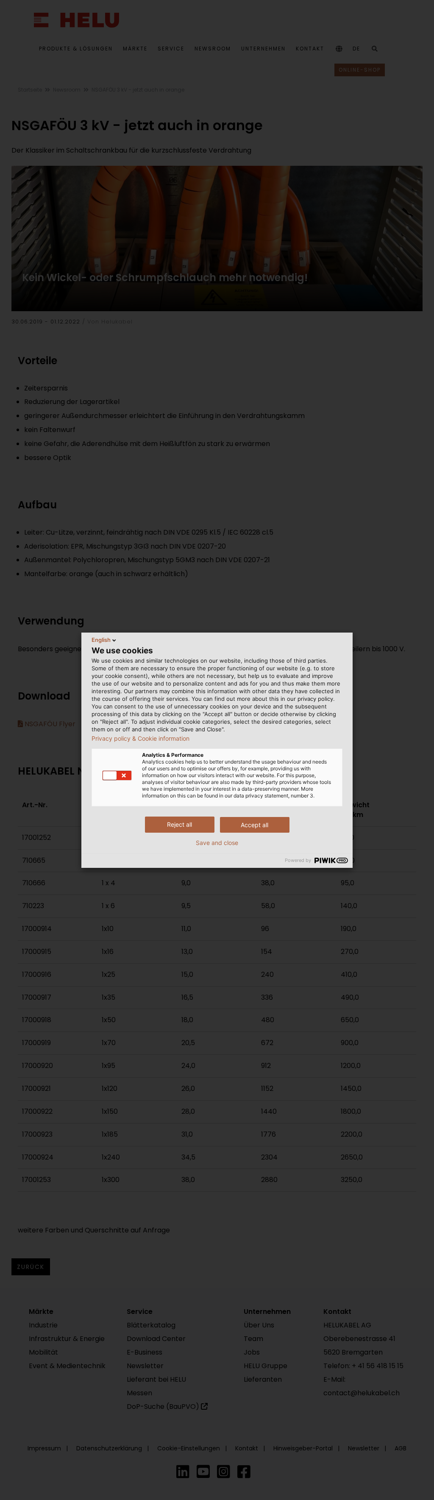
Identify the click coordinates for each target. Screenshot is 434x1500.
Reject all (179, 824)
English (101, 639)
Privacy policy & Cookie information (140, 738)
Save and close (217, 842)
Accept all (254, 824)
